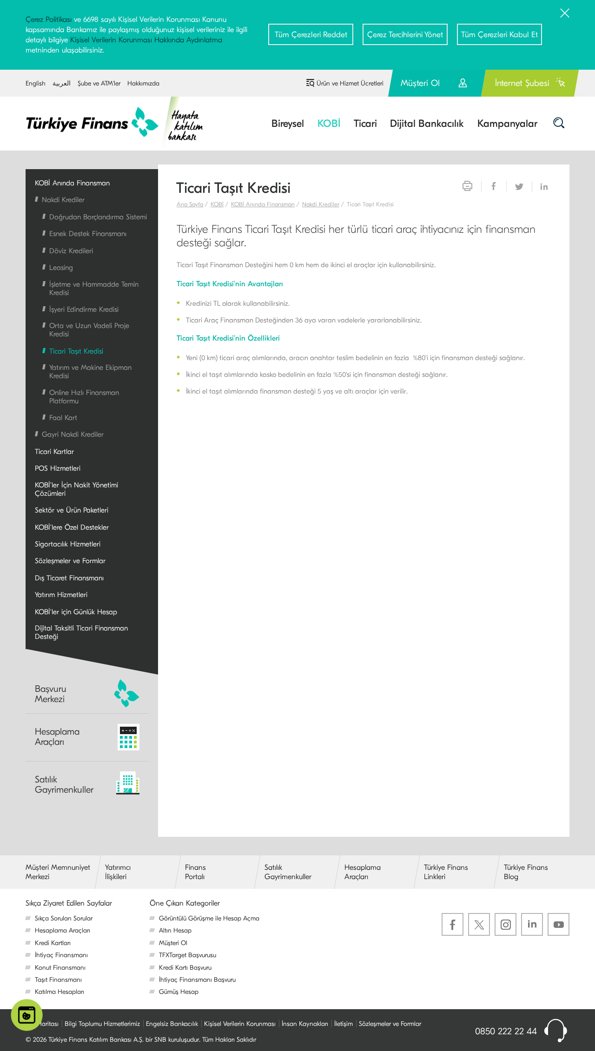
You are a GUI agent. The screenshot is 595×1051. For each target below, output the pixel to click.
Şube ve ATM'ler (99, 83)
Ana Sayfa (190, 204)
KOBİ (217, 204)
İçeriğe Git (148, 74)
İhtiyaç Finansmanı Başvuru (197, 980)
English (36, 83)
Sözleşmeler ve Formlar (390, 1024)
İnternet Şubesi (522, 83)
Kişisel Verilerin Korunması (240, 1024)
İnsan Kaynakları (305, 1024)
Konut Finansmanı (60, 968)
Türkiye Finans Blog (526, 872)
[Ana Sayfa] (121, 123)
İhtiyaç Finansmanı (61, 955)
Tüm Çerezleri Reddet (311, 34)
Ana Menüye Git (49, 74)
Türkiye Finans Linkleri (446, 872)
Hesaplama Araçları (57, 736)
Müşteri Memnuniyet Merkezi (58, 872)
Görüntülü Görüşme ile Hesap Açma (209, 918)
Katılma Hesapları (59, 992)
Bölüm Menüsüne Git (102, 74)
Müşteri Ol (437, 87)
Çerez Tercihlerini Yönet (405, 34)
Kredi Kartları (53, 943)
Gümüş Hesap (178, 992)
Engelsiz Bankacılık (172, 1024)
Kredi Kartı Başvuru (185, 968)
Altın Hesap (175, 930)
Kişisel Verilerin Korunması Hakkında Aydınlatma (146, 40)
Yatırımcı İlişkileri (118, 872)
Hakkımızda (143, 83)
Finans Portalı (195, 872)
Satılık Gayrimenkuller (64, 784)
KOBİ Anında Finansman (263, 204)
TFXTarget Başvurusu (187, 955)
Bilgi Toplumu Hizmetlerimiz (102, 1024)
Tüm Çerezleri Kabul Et (499, 34)
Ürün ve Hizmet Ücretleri (350, 83)
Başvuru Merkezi (50, 693)
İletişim (343, 1024)
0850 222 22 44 (506, 1031)
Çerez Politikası (49, 19)
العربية (62, 83)
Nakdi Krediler (320, 204)
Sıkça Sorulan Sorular (64, 918)
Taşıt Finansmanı (58, 980)
